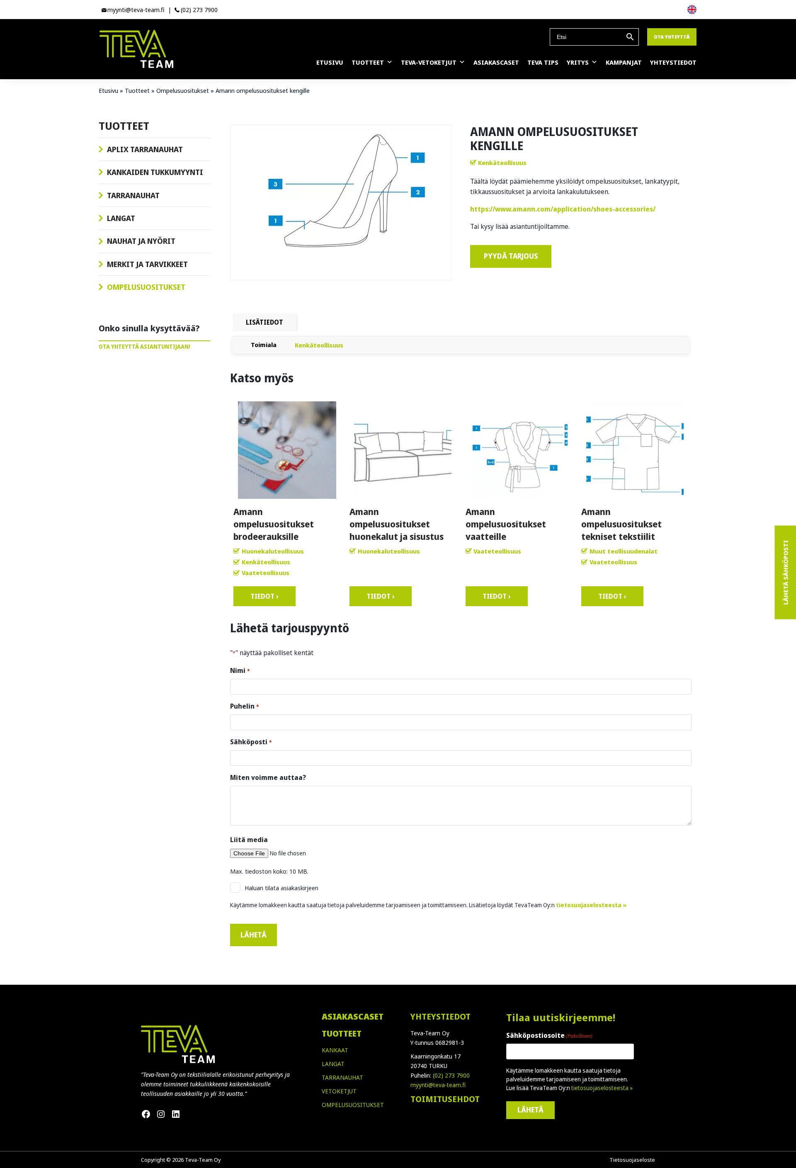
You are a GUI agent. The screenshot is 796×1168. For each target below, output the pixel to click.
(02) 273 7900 (199, 9)
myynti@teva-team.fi (136, 9)
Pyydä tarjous (511, 256)
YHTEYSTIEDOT (440, 1016)
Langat (121, 218)
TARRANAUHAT (342, 1077)
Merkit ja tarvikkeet (147, 264)
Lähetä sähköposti (785, 572)
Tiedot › (264, 596)
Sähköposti (251, 741)
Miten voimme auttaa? (268, 777)
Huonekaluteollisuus (273, 551)
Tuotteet (368, 62)
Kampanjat (624, 62)
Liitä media (249, 839)
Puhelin (244, 706)
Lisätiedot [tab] (264, 322)
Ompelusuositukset (182, 90)
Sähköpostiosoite (549, 1035)
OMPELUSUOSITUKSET (353, 1105)
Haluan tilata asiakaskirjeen (281, 888)
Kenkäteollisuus (502, 162)
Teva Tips (542, 62)
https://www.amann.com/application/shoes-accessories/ (562, 209)
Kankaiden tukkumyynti (155, 172)
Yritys (578, 62)
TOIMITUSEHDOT (445, 1099)
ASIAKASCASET (352, 1016)
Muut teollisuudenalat (624, 551)
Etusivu (329, 62)
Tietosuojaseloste (632, 1159)
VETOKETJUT (339, 1091)
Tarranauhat (133, 195)
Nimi (240, 670)
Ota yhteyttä (672, 37)
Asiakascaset (496, 62)
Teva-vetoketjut (428, 62)
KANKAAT (335, 1050)
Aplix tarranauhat (145, 149)
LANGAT (333, 1064)
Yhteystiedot (673, 62)
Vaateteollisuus (265, 572)
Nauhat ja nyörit (141, 241)
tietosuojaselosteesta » (591, 905)
